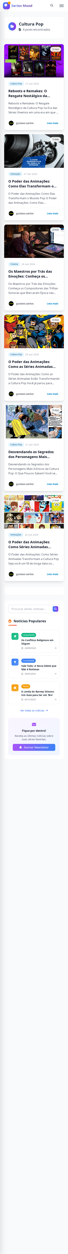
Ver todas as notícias (32, 710)
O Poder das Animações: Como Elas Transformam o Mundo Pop (31, 186)
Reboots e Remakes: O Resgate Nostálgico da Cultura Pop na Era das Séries (33, 96)
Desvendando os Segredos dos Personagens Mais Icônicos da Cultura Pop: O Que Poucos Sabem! (31, 459)
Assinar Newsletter (36, 747)
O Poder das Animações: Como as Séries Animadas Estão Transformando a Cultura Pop (30, 369)
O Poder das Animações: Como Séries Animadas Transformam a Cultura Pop (32, 547)
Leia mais (52, 123)
